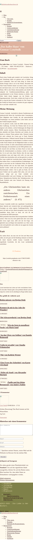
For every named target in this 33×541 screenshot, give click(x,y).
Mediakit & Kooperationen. (14, 22)
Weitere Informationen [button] (7, 480)
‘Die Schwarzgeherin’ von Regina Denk (15, 317)
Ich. (5, 17)
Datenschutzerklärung (13, 498)
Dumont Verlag (11, 267)
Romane (9, 26)
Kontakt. (9, 20)
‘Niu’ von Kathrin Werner (10, 355)
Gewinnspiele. (13, 496)
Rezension (29, 267)
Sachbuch (9, 37)
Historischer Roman (12, 31)
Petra (1, 284)
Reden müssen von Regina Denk (13, 300)
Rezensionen (7, 24)
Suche (19, 40)
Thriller (9, 35)
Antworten (3, 417)
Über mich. (10, 19)
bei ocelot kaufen (12, 68)
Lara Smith (3, 405)
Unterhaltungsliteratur (13, 30)
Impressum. (8, 500)
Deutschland (3, 267)
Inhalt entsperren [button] (5, 478)
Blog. (5, 15)
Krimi (8, 33)
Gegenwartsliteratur (12, 28)
